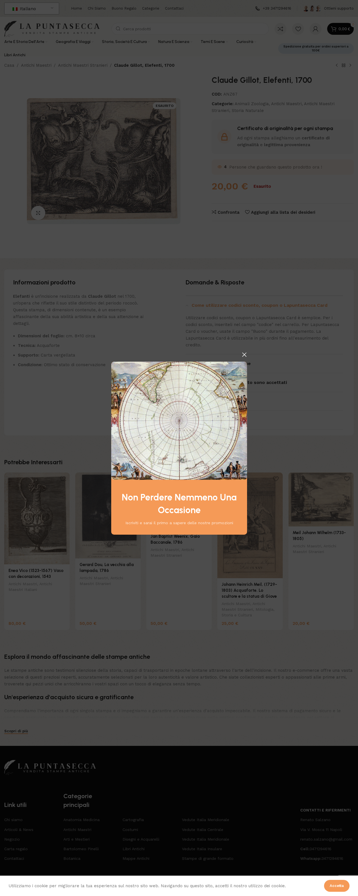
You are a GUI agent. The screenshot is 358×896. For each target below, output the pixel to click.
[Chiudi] (244, 354)
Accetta (337, 886)
